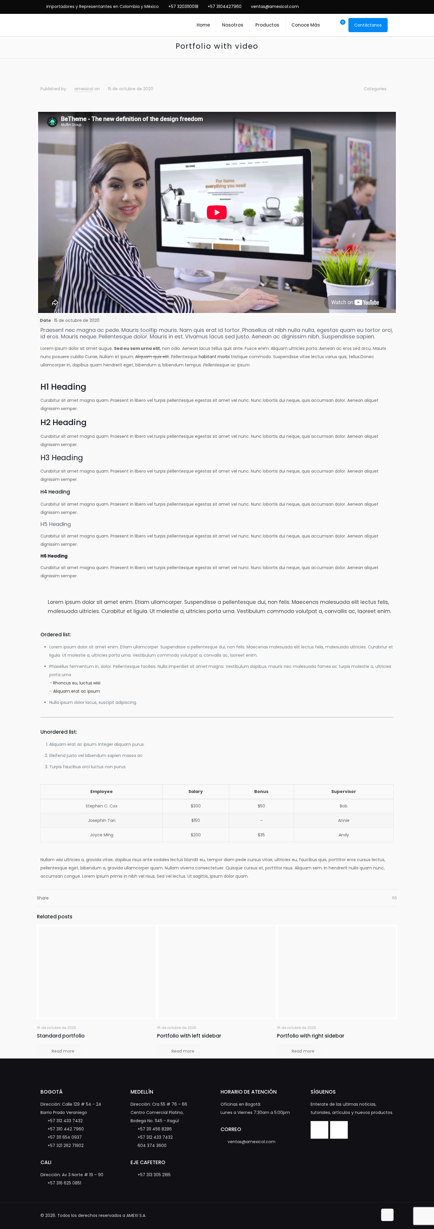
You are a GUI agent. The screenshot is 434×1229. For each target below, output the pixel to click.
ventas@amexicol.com (275, 6)
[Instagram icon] (383, 7)
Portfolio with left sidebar (189, 1035)
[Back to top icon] (387, 1215)
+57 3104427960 (225, 6)
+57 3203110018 (183, 6)
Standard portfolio (61, 1035)
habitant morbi (214, 357)
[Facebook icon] (365, 7)
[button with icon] (319, 1130)
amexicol (83, 89)
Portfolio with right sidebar (310, 1035)
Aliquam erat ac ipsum (76, 691)
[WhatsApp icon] (356, 7)
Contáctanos (368, 25)
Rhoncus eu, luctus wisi (76, 683)
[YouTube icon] (374, 7)
